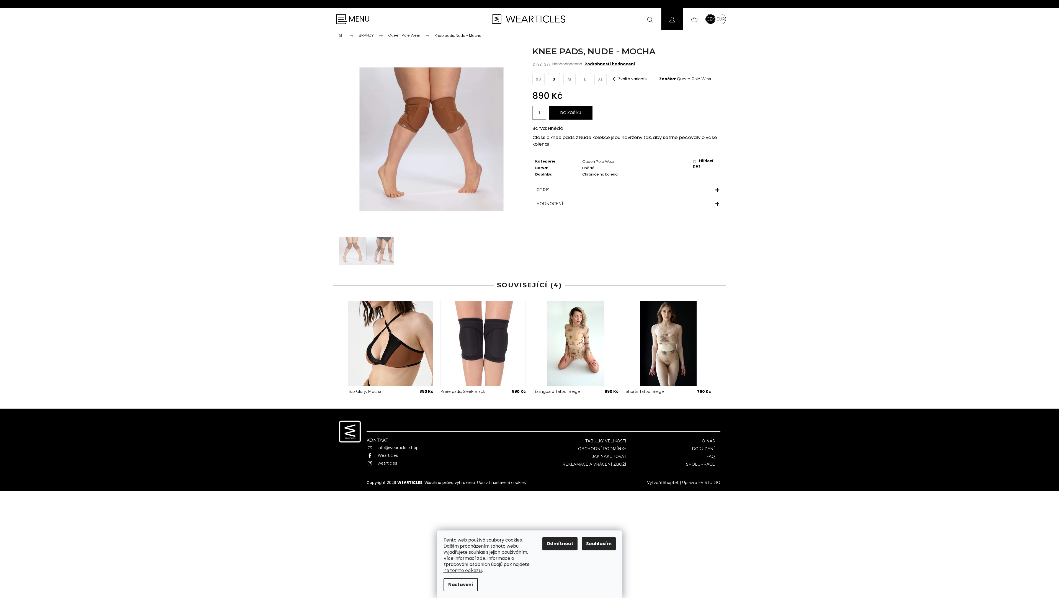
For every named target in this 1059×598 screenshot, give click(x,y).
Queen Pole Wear (694, 78)
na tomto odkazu (463, 570)
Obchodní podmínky (602, 448)
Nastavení (460, 584)
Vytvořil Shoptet (663, 482)
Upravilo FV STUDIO (701, 482)
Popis (543, 189)
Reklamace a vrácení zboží (594, 464)
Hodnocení (549, 203)
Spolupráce (700, 464)
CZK (711, 19)
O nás (708, 441)
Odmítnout (560, 543)
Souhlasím (599, 543)
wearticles (387, 463)
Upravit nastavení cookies (501, 482)
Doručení (703, 448)
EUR (720, 19)
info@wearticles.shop (398, 447)
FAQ (710, 456)
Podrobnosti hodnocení (609, 63)
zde (481, 558)
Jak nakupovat (609, 456)
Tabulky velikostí (605, 441)
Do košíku (570, 112)
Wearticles (388, 455)
